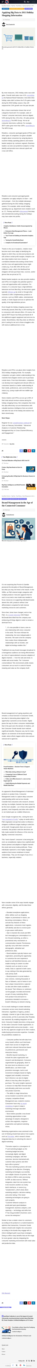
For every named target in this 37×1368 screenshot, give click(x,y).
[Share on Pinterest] (20, 1365)
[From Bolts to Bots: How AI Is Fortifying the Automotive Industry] (6, 1329)
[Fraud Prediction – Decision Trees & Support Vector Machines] (18, 756)
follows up (12, 292)
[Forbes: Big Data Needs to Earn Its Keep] (30, 469)
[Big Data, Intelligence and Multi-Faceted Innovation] (30, 486)
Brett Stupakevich (10, 24)
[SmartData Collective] (7, 2)
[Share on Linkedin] (24, 1365)
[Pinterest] (31, 1361)
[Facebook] (27, 1361)
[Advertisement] (18, 70)
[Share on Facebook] (13, 1365)
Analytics (5, 8)
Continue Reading (6, 1307)
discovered (24, 211)
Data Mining (28, 8)
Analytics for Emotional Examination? (16, 242)
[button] (3, 2)
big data (12, 444)
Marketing (14, 498)
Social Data (22, 498)
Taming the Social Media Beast (14, 240)
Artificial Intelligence (17, 1331)
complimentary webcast (21, 423)
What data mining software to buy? (15, 772)
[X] (29, 1361)
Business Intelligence (16, 8)
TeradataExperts (10, 514)
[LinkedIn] (34, 1361)
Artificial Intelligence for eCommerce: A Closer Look (16, 1335)
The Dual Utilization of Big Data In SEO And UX (15, 460)
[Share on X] (16, 1365)
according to (6, 120)
